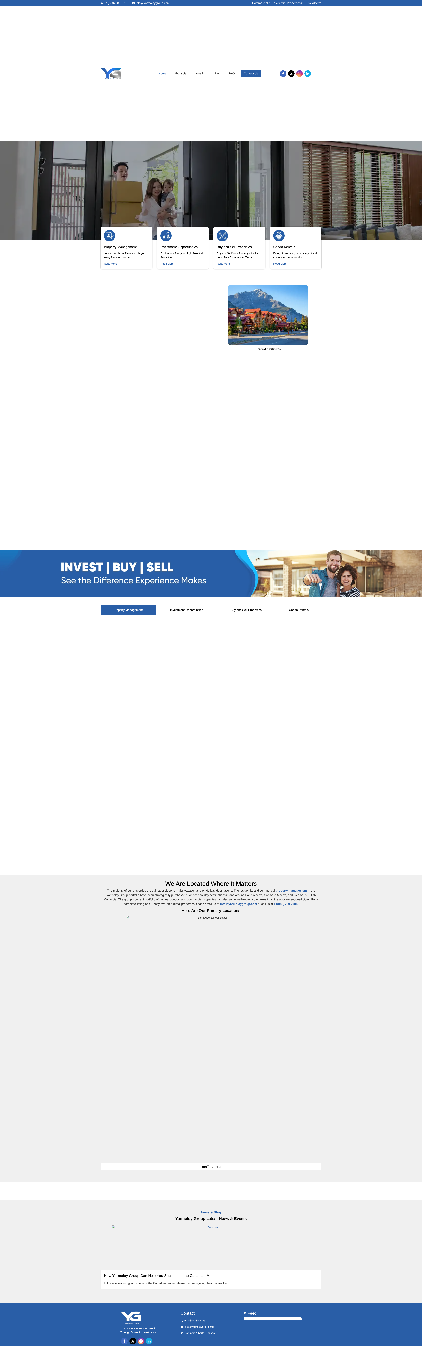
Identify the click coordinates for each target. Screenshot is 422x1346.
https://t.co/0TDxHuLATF (258, 1341)
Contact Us (251, 73)
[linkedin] (307, 73)
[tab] (128, 610)
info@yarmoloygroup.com (238, 904)
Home (162, 73)
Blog (217, 73)
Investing (200, 73)
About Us (180, 73)
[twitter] (291, 73)
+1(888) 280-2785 (286, 904)
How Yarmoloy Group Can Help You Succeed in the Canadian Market (161, 1276)
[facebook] (283, 73)
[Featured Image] (211, 1247)
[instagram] (299, 73)
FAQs (232, 73)
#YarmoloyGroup (278, 1341)
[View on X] (297, 1323)
